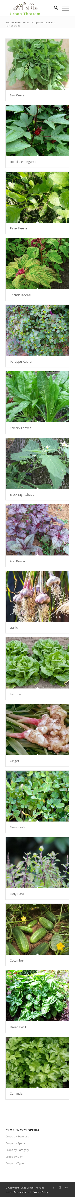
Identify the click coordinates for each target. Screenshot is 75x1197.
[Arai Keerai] (37, 529)
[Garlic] (37, 596)
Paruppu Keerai (21, 361)
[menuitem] (54, 8)
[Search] (54, 8)
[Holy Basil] (37, 862)
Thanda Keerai (20, 295)
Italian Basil (18, 1027)
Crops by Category (17, 1150)
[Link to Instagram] (60, 1187)
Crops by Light (14, 1157)
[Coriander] (37, 1062)
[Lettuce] (37, 662)
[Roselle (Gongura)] (37, 130)
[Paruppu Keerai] (37, 330)
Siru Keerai (17, 95)
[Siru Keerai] (37, 64)
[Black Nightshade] (37, 463)
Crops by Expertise (17, 1136)
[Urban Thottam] (31, 8)
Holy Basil (17, 894)
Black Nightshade (22, 494)
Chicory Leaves (20, 428)
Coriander (17, 1093)
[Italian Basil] (37, 995)
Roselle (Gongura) (23, 162)
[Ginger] (37, 729)
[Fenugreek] (37, 796)
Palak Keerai (19, 228)
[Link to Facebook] (54, 1187)
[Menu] (63, 8)
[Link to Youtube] (66, 1187)
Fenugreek (17, 827)
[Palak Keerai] (37, 197)
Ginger (14, 761)
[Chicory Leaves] (37, 396)
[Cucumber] (37, 929)
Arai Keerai (17, 561)
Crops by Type (15, 1163)
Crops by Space (15, 1143)
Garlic (14, 627)
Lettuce (15, 694)
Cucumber (17, 960)
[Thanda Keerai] (37, 263)
